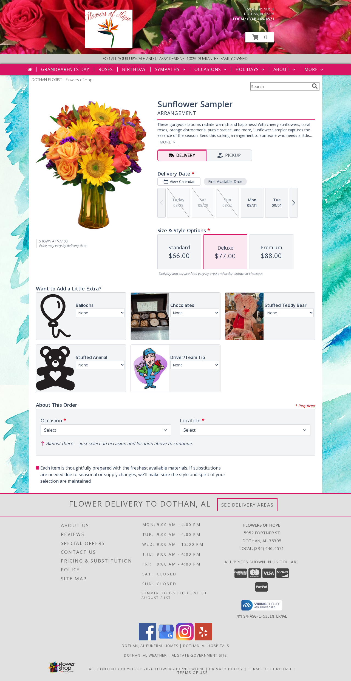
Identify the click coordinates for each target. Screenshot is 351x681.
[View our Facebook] (147, 639)
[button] (259, 37)
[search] (314, 86)
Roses (105, 69)
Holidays (247, 69)
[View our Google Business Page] (166, 639)
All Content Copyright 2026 (121, 668)
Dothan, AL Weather (145, 655)
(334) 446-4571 (260, 18)
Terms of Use (192, 672)
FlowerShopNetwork (179, 668)
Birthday (134, 69)
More (311, 69)
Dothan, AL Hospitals (206, 645)
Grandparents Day (65, 69)
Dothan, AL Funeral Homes (150, 645)
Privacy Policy (226, 668)
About (281, 69)
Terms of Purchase (270, 668)
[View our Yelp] (203, 639)
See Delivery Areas (247, 505)
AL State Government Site (199, 655)
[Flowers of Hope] (108, 46)
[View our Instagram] (185, 639)
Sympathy (167, 69)
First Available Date (225, 181)
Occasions (207, 69)
